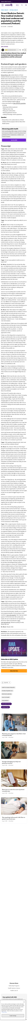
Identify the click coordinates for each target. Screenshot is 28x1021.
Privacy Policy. (4, 1012)
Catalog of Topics (5, 707)
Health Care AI (14, 990)
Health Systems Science (14, 988)
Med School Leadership (6, 694)
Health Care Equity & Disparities (8, 687)
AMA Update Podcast (6, 703)
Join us (18, 101)
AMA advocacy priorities (19, 103)
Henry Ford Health (5, 697)
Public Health (4, 9)
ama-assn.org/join (11, 615)
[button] (14, 1)
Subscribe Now (14, 671)
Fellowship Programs (14, 986)
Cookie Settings (13, 1015)
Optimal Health (14, 9)
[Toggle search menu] (22, 5)
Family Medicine (5, 700)
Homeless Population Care (7, 690)
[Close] (24, 1002)
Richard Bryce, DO (5, 75)
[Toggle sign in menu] (26, 5)
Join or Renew (17, 5)
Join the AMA (14, 140)
